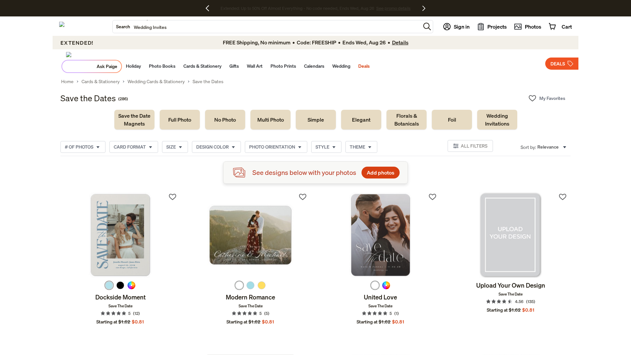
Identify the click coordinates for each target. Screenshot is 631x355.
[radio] (109, 285)
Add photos (380, 172)
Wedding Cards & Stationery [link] (156, 81)
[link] (134, 120)
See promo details (373, 8)
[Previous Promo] (210, 8)
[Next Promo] (423, 8)
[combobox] (267, 26)
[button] (427, 26)
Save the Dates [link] (208, 81)
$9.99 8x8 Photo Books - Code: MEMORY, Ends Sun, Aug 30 (297, 8)
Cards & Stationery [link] (101, 81)
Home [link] (67, 81)
